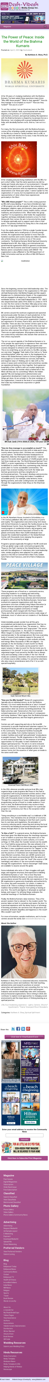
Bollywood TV (9, 1277)
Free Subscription (10, 1190)
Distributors (8, 1329)
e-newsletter (9, 1310)
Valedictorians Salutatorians (14, 1326)
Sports (6, 1293)
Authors (7, 1321)
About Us (7, 1307)
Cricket (6, 1274)
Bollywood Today (10, 1266)
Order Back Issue (10, 1187)
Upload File (8, 1242)
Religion (7, 1290)
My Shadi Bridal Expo (11, 1313)
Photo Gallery (9, 1210)
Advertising (8, 1226)
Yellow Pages (9, 1315)
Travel (6, 1296)
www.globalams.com (38, 1379)
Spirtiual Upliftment (32, 1012)
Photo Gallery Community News (16, 1215)
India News (8, 1285)
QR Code (7, 1339)
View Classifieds (10, 1200)
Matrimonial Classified (12, 1202)
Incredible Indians (10, 1282)
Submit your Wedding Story (14, 1346)
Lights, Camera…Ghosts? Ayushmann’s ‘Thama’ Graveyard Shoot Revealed (28, 1006)
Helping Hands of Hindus (13, 1367)
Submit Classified (10, 1197)
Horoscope (8, 1369)
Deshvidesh (27, 50)
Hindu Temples (9, 1359)
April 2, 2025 (15, 50)
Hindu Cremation (10, 1356)
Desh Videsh (6, 1379)
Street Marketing (10, 1244)
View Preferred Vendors (13, 1252)
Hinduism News (9, 1361)
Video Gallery (8, 1212)
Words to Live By (10, 1301)
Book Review (8, 1298)
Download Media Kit (11, 1239)
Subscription (8, 1184)
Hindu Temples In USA (12, 1364)
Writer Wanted (9, 1331)
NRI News (7, 1288)
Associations (9, 1323)
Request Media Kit (10, 1228)
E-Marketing (8, 1234)
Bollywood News (10, 1269)
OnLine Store (8, 1334)
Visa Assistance (10, 1318)
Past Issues (8, 1179)
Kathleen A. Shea (17, 1012)
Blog (5, 1264)
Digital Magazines (10, 1182)
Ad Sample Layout (10, 1231)
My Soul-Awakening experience (14, 1005)
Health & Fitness (10, 1280)
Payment (7, 1236)
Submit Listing (9, 1254)
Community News (10, 1272)
